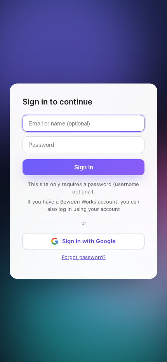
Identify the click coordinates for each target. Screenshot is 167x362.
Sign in (83, 167)
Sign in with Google (89, 241)
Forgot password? (84, 257)
